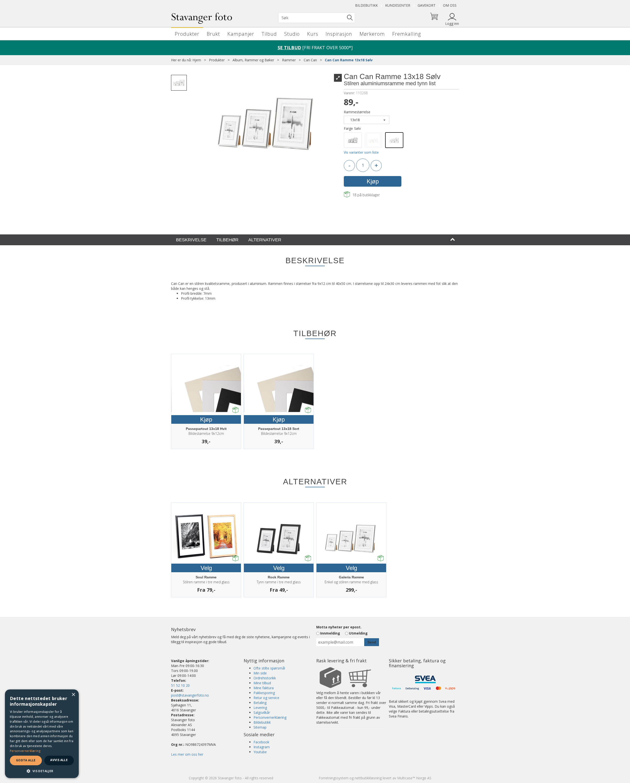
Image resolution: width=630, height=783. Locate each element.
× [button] (73, 695)
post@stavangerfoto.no (190, 695)
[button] (42, 770)
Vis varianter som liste (361, 152)
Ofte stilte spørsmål (269, 668)
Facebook (261, 742)
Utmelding (358, 633)
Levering (260, 707)
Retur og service (266, 697)
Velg (206, 568)
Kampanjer (240, 34)
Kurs (312, 34)
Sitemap (260, 727)
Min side (260, 673)
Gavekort (427, 5)
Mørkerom (372, 34)
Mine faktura (263, 687)
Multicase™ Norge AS (414, 778)
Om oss (450, 5)
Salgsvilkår (261, 712)
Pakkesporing (264, 692)
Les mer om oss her (187, 754)
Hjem (196, 60)
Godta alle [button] (26, 760)
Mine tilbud (262, 683)
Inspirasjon (339, 34)
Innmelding (330, 633)
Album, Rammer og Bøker (253, 60)
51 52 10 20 (180, 685)
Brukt (213, 34)
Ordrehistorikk (264, 678)
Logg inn (452, 23)
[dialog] (42, 733)
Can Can (310, 60)
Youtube (260, 752)
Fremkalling (406, 34)
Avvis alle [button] (59, 760)
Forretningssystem (333, 778)
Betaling (260, 702)
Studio (292, 34)
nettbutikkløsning (368, 778)
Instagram (261, 747)
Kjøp (373, 181)
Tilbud (269, 34)
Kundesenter (397, 5)
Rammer (289, 60)
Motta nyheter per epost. (339, 627)
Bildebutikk (366, 5)
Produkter (187, 34)
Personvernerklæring (269, 717)
